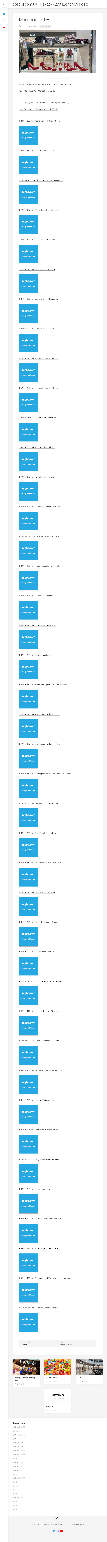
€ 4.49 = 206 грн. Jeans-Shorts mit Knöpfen (38, 299)
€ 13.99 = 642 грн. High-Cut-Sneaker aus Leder (39, 1159)
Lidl (15, 1458)
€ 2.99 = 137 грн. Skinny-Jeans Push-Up (36, 951)
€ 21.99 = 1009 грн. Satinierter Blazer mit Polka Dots (42, 981)
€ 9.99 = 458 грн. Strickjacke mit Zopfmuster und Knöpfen (44, 1278)
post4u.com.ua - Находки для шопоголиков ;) (50, 4)
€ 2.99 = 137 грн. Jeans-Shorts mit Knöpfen (38, 803)
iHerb (16, 1431)
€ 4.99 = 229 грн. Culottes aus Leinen (35, 655)
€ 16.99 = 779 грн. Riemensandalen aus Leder (39, 1040)
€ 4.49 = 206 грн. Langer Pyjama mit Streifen (38, 922)
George (16, 1501)
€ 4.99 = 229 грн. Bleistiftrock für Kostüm (37, 833)
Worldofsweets (52, 1378)
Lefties (80, 1378)
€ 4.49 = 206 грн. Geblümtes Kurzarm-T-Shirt (38, 1130)
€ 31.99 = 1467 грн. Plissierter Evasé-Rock (38, 417)
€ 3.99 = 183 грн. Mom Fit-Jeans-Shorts (36, 328)
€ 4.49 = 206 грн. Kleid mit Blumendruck (37, 447)
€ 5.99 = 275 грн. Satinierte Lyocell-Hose (37, 595)
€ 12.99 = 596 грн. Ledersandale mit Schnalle (39, 536)
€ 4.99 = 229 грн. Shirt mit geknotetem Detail (39, 1248)
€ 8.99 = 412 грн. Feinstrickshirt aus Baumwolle (40, 863)
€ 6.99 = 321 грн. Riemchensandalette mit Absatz (40, 506)
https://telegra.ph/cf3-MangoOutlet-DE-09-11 (38, 91)
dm (15, 1490)
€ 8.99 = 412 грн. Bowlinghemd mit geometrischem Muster (45, 773)
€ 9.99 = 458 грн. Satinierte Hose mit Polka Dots (40, 1070)
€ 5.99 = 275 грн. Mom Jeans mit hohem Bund (39, 714)
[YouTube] (4, 27)
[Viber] (4, 21)
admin (35, 26)
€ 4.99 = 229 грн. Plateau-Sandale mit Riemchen (40, 566)
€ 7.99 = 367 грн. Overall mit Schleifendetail (38, 477)
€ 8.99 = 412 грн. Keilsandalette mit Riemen (38, 1011)
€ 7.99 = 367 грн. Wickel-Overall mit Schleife (38, 210)
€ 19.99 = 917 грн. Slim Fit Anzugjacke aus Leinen (41, 180)
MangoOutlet (45, 26)
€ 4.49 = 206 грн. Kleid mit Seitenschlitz (36, 1100)
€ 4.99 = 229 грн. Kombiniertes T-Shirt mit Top (39, 121)
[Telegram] (4, 14)
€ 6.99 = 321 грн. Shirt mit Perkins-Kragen (37, 625)
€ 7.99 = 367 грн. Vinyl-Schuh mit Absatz (37, 239)
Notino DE (50, 1407)
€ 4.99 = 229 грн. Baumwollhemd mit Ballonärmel (41, 1219)
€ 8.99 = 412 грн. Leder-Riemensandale (36, 150)
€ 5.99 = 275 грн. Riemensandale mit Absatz (38, 358)
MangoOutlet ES (19, 1427)
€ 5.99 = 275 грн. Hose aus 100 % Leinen (37, 269)
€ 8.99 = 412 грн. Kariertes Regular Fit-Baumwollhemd (43, 684)
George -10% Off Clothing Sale (25, 1379)
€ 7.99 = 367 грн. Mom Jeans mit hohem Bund (39, 744)
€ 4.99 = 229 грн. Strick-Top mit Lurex (35, 1189)
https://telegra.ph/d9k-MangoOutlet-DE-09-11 (38, 109)
